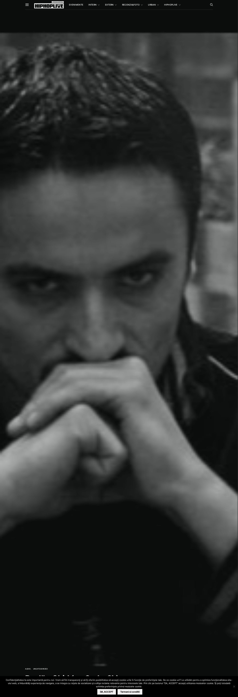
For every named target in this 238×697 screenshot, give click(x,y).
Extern (109, 4)
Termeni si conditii (130, 691)
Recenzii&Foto (131, 4)
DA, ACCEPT (106, 691)
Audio (28, 669)
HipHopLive (170, 4)
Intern (92, 4)
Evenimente (76, 4)
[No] (234, 686)
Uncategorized (40, 669)
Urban (152, 4)
